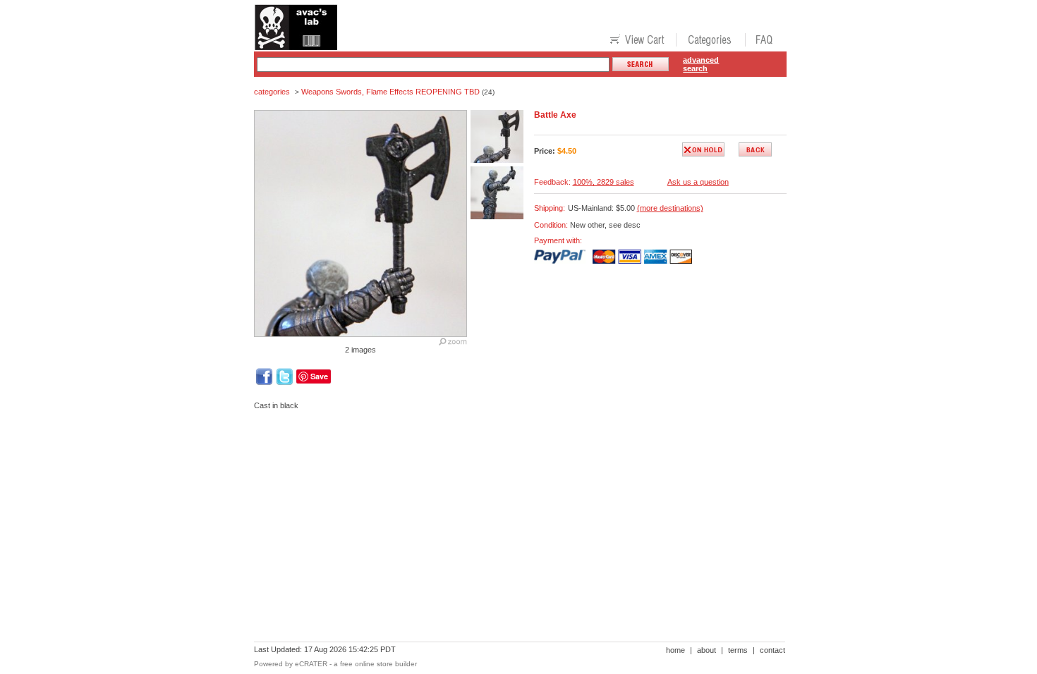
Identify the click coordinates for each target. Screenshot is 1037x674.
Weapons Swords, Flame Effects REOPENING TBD (390, 91)
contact (772, 650)
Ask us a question (698, 182)
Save (319, 376)
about (706, 650)
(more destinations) (670, 208)
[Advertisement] (511, 469)
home (675, 650)
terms (738, 650)
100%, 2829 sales (603, 182)
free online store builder (378, 664)
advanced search (701, 64)
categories (272, 91)
